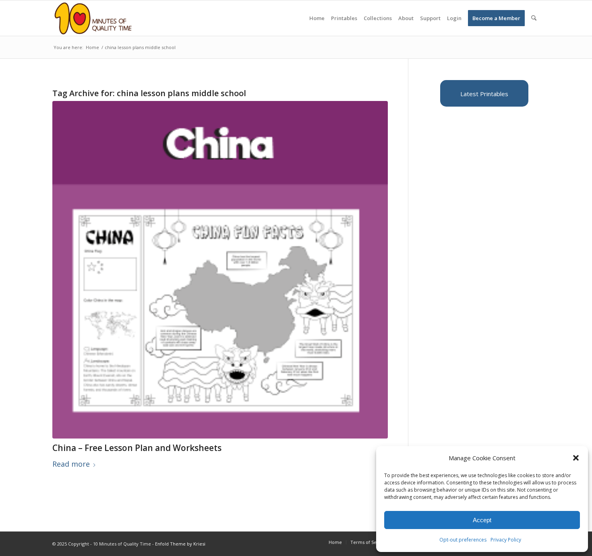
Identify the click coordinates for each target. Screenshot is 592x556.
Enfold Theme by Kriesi (180, 544)
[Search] (534, 18)
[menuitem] (317, 18)
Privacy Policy (506, 539)
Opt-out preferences (462, 539)
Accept (482, 520)
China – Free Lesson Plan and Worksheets (136, 447)
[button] (576, 458)
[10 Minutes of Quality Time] (93, 18)
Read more (71, 464)
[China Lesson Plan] (220, 270)
